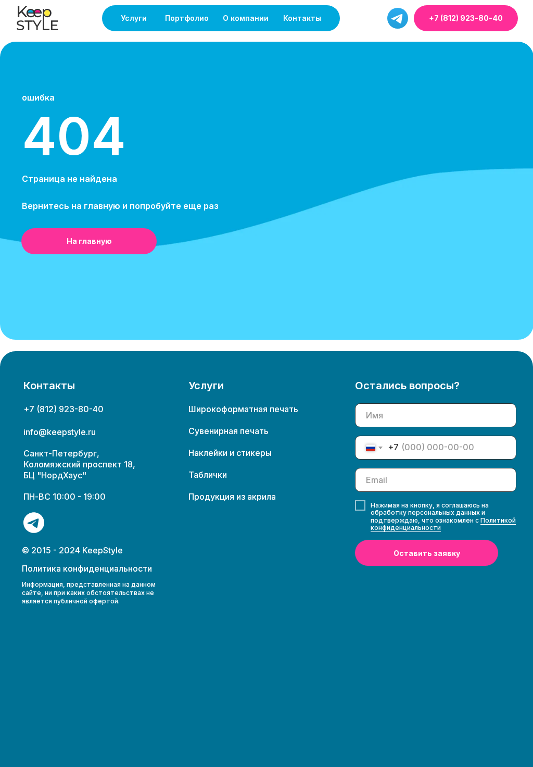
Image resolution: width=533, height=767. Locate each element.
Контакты (302, 18)
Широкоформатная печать (243, 409)
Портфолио (187, 18)
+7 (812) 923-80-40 (466, 18)
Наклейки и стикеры (230, 453)
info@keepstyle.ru (59, 432)
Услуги (134, 18)
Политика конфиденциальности (87, 568)
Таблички (207, 474)
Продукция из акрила (232, 496)
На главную (89, 241)
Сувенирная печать (228, 431)
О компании (246, 18)
